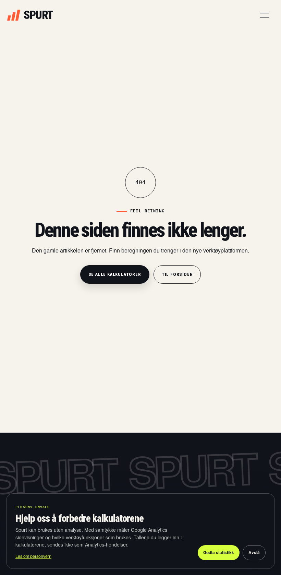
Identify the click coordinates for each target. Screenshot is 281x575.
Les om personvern (33, 556)
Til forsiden (177, 274)
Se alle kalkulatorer (114, 274)
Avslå (254, 552)
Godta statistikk (218, 552)
